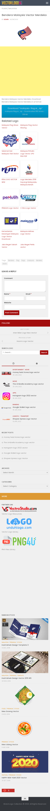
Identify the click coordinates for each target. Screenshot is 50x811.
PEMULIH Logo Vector (10, 208)
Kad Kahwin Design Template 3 (15, 645)
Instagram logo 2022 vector (24, 395)
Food (4, 709)
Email (29, 294)
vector (5, 264)
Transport (24, 416)
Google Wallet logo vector (24, 407)
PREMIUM (13, 642)
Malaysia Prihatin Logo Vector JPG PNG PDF (27, 153)
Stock (19, 642)
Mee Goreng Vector (10, 711)
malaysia (30, 260)
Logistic (16, 416)
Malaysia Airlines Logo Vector (27, 232)
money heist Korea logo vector (26, 372)
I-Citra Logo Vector (28, 208)
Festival (5, 775)
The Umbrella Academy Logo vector (28, 384)
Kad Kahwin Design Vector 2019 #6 (16, 678)
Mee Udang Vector (10, 744)
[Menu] (47, 3)
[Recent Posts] (13, 363)
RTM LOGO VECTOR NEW (9, 180)
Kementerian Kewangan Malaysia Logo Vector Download (10, 235)
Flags (4, 8)
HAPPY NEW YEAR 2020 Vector (14, 777)
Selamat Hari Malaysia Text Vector (10, 152)
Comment (8, 278)
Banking (16, 405)
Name (7, 294)
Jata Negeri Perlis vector (27, 245)
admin (6, 19)
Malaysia (13, 8)
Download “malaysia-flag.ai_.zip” (25, 111)
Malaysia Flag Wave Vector (10, 126)
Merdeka (39, 260)
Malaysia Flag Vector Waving (29, 126)
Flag (17, 260)
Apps (14, 393)
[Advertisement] (25, 71)
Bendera (11, 260)
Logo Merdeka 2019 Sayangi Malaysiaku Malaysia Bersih (28, 182)
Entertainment (18, 370)
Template (20, 675)
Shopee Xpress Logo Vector (25, 419)
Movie (27, 370)
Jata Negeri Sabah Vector (9, 245)
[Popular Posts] (36, 363)
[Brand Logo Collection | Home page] (15, 3)
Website (7, 302)
